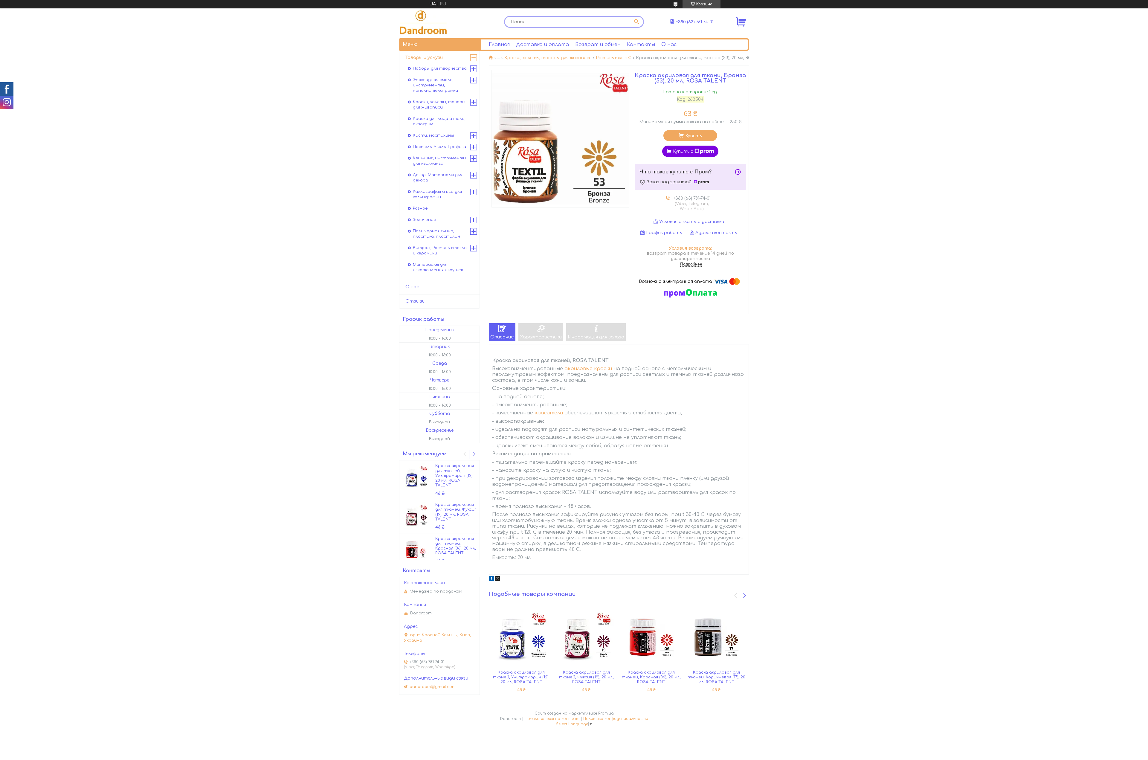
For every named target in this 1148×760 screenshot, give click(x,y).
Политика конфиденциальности (615, 719)
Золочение (424, 220)
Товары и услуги (424, 57)
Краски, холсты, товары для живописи (548, 58)
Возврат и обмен (598, 44)
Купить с (683, 151)
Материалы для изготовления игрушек (438, 267)
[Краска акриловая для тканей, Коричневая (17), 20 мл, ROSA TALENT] (716, 637)
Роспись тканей (613, 58)
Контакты (641, 44)
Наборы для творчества (440, 68)
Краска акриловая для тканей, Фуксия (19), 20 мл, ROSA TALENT (586, 677)
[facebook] (491, 579)
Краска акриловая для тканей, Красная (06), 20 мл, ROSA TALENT (651, 677)
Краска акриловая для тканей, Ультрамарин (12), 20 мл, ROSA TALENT (521, 677)
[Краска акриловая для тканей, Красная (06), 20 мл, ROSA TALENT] (651, 637)
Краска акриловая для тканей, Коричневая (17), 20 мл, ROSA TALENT (716, 677)
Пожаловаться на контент (552, 719)
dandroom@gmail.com (433, 687)
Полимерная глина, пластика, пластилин (436, 234)
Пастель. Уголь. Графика (439, 147)
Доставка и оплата (542, 44)
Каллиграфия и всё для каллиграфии (437, 194)
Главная (499, 44)
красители (549, 413)
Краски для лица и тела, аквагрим (439, 121)
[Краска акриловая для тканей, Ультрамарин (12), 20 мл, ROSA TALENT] (521, 637)
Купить (693, 136)
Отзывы (415, 301)
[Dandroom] (423, 21)
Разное (420, 208)
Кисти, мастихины (433, 135)
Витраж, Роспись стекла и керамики (440, 250)
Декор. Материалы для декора (437, 177)
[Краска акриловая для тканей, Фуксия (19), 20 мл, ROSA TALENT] (586, 637)
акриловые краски (588, 368)
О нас (669, 44)
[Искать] (636, 22)
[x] (497, 579)
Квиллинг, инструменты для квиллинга (439, 161)
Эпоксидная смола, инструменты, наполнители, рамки (435, 85)
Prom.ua (606, 713)
